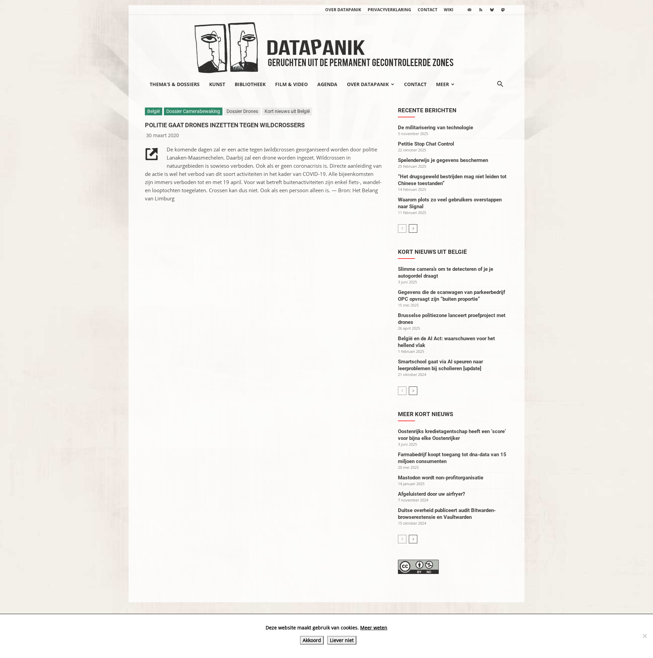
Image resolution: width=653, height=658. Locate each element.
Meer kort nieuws (425, 414)
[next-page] (413, 228)
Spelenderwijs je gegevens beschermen (443, 160)
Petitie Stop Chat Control (426, 144)
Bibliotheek (250, 84)
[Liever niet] (644, 635)
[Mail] (469, 10)
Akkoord (312, 640)
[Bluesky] (492, 10)
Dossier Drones (242, 111)
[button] (500, 84)
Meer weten (373, 627)
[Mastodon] (503, 10)
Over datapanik (343, 10)
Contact (427, 10)
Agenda (327, 84)
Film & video (291, 84)
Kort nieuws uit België (287, 111)
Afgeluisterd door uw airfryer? (431, 494)
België (153, 111)
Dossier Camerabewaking (193, 111)
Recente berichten (427, 110)
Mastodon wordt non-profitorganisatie (440, 478)
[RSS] (480, 10)
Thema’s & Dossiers (175, 84)
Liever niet (342, 640)
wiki (448, 10)
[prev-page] (402, 228)
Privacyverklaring (389, 10)
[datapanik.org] (326, 45)
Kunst (217, 84)
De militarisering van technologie (435, 128)
